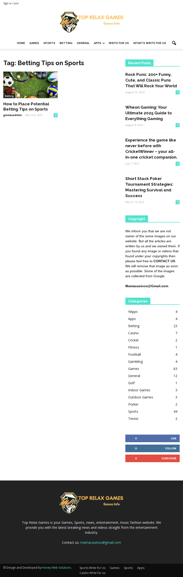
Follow (170, 448)
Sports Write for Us (149, 43)
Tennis (133, 418)
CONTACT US (164, 261)
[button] (174, 43)
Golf (131, 383)
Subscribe (169, 458)
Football (134, 354)
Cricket (133, 340)
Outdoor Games (140, 397)
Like (173, 438)
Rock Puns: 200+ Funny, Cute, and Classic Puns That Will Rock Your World (151, 80)
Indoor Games (139, 390)
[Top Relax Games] (91, 22)
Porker (133, 404)
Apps (97, 43)
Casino (133, 333)
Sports (49, 43)
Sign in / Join (11, 3)
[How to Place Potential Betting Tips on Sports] (30, 85)
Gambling (135, 361)
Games (34, 43)
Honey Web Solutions (56, 568)
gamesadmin (12, 115)
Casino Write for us (92, 573)
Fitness (133, 347)
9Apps (133, 311)
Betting (66, 43)
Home (21, 43)
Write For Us (119, 43)
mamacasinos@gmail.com (100, 542)
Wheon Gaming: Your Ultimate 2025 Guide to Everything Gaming (148, 113)
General (83, 43)
